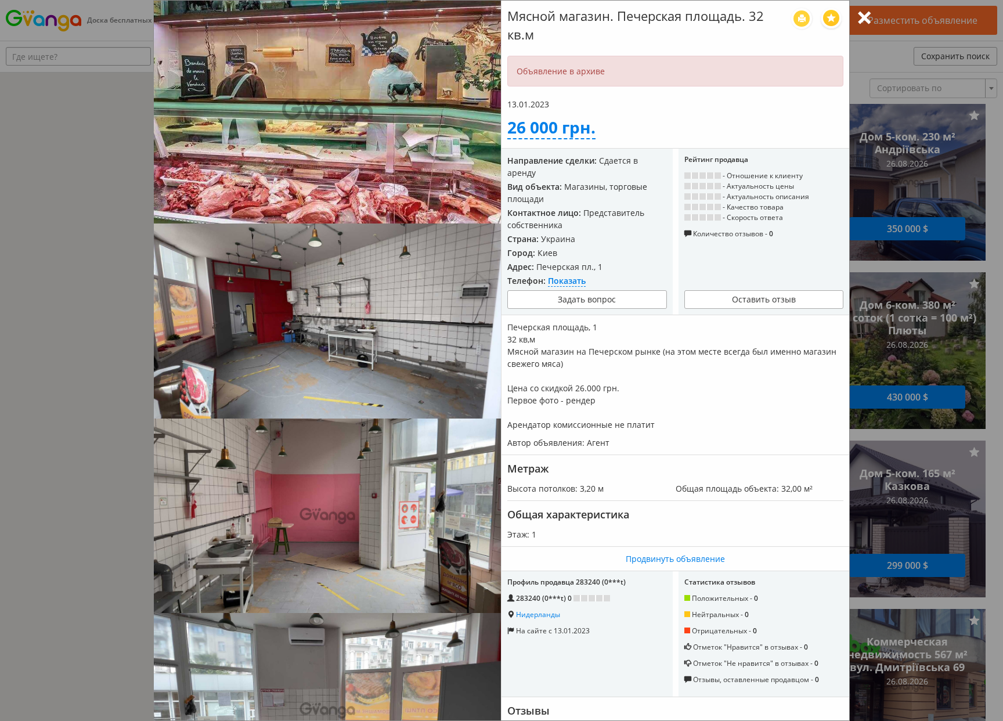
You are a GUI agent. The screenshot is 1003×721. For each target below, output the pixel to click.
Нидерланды (538, 614)
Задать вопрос (587, 299)
